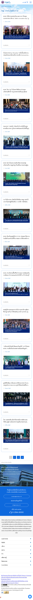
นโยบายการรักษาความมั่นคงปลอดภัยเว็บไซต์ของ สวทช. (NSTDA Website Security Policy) (14, 582)
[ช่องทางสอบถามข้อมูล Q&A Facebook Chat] (30, 596)
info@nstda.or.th (16, 505)
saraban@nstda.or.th (16, 496)
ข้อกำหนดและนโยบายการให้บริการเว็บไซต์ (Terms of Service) (16, 575)
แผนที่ (2, 477)
